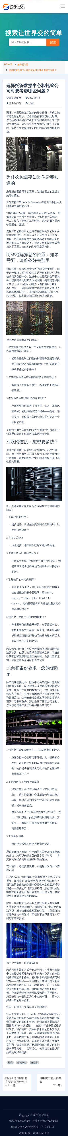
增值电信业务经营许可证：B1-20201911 (33, 1127)
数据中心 (21, 1062)
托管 (10, 1062)
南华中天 (8, 64)
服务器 (34, 1062)
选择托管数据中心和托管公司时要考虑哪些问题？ (33, 70)
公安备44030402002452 (45, 1120)
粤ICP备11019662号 (19, 1120)
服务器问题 (22, 64)
